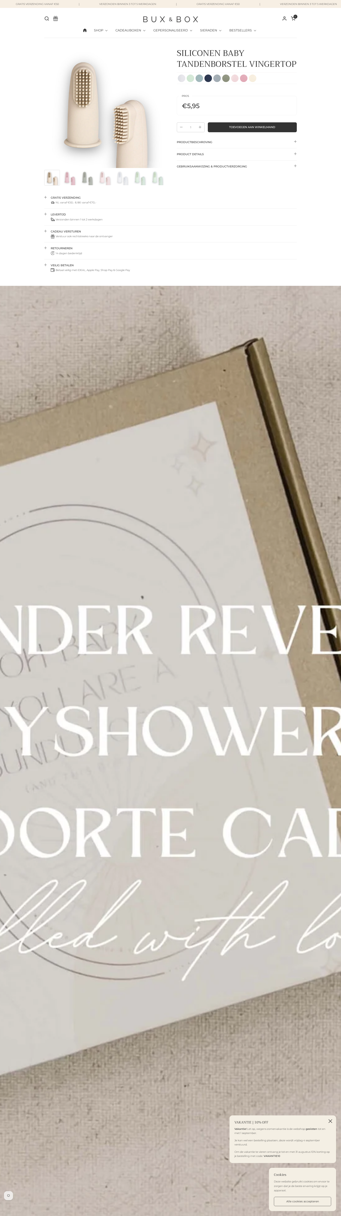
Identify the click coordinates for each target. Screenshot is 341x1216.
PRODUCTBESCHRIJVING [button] (194, 142)
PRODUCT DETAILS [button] (190, 154)
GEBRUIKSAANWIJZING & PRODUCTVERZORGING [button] (212, 166)
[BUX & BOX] (171, 18)
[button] (46, 18)
